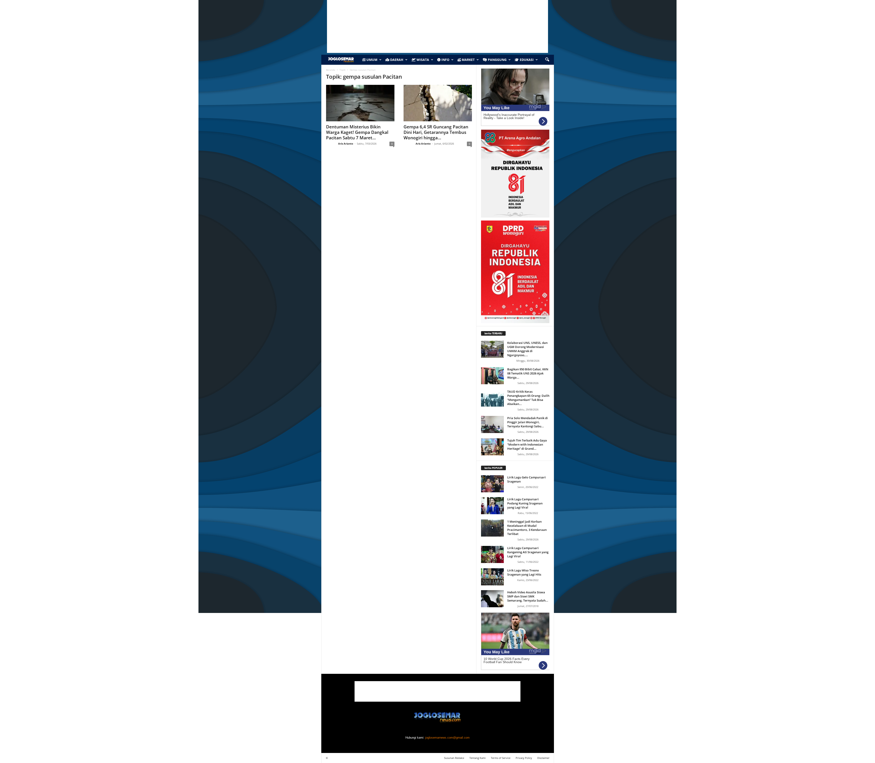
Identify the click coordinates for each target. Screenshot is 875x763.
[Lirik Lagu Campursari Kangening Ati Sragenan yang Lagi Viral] (492, 554)
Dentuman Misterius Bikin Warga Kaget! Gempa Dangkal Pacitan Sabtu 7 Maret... (357, 132)
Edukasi (526, 59)
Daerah (396, 59)
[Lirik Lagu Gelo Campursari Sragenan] (492, 483)
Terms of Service (500, 758)
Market (468, 59)
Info (444, 59)
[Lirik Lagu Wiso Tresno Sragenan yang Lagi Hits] (492, 576)
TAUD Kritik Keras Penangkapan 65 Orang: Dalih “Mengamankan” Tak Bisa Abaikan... (528, 397)
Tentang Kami (477, 758)
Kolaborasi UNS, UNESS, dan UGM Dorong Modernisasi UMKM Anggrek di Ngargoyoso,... (527, 349)
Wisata (422, 59)
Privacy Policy (524, 758)
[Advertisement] (437, 691)
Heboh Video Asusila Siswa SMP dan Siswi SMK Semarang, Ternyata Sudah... (527, 596)
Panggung (497, 59)
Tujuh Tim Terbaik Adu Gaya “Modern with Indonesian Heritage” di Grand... (527, 444)
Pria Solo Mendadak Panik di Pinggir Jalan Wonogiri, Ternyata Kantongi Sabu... (527, 422)
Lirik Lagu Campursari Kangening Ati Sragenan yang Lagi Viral (527, 552)
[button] (547, 60)
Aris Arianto (345, 143)
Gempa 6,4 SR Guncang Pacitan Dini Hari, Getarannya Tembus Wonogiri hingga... (436, 132)
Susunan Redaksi (454, 758)
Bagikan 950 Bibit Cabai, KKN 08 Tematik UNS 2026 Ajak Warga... (527, 373)
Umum (371, 59)
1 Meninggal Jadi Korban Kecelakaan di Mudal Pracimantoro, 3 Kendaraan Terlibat (527, 527)
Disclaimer (543, 758)
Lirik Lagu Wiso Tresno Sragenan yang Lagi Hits (524, 572)
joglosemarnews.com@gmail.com (447, 737)
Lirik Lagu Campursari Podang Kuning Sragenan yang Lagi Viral (525, 503)
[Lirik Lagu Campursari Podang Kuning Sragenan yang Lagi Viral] (492, 505)
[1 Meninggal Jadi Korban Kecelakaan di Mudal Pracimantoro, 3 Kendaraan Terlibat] (492, 528)
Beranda (330, 69)
